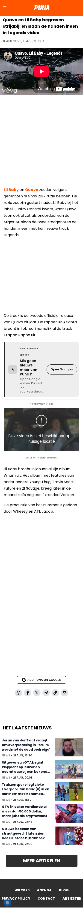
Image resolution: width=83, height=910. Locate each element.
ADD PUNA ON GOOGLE (44, 679)
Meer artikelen (41, 860)
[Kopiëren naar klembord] (55, 692)
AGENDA (44, 890)
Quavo (31, 189)
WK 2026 (22, 890)
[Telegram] (46, 692)
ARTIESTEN (71, 898)
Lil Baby (11, 189)
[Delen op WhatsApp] (18, 692)
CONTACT (46, 898)
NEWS (6, 755)
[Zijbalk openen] (4, 8)
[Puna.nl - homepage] (41, 8)
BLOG (64, 890)
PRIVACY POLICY (16, 898)
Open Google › (61, 369)
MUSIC (39, 41)
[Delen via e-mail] (64, 692)
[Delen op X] (37, 692)
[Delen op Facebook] (27, 692)
